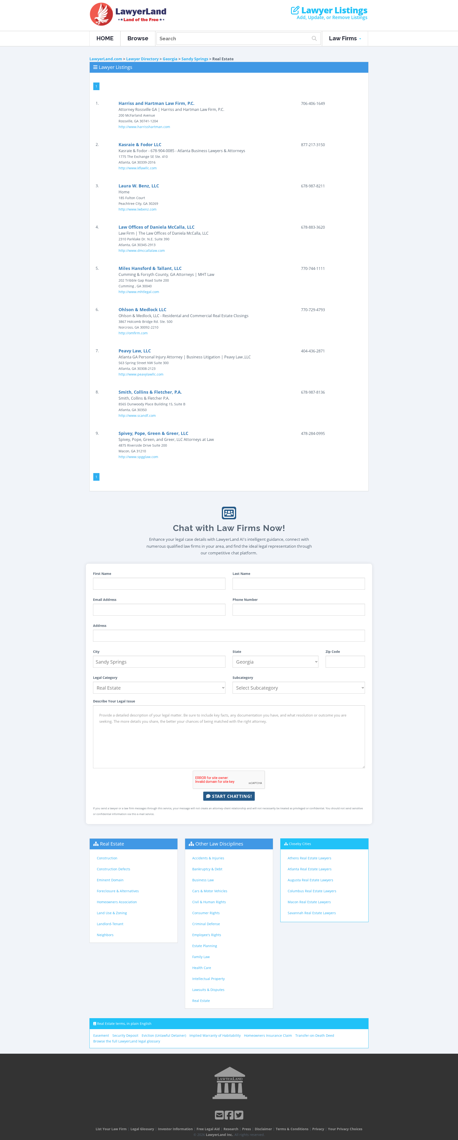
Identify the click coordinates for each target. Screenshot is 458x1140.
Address (99, 625)
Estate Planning (204, 946)
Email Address (104, 599)
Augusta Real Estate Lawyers (310, 880)
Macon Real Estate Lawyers (309, 902)
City (96, 651)
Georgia (170, 59)
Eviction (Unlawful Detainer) (164, 1035)
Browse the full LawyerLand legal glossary (126, 1041)
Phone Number (245, 599)
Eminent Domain (110, 880)
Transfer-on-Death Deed (314, 1035)
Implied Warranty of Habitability (215, 1035)
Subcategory (243, 677)
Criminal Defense (206, 924)
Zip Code (333, 651)
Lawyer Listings (333, 10)
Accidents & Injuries (208, 858)
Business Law (203, 880)
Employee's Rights (206, 935)
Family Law (201, 956)
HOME (105, 38)
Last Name (241, 573)
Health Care (201, 967)
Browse (137, 38)
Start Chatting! (231, 796)
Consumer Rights (206, 913)
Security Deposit (125, 1035)
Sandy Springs (195, 59)
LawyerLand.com (105, 59)
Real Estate (112, 844)
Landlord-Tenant (110, 924)
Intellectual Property (208, 978)
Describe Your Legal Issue (114, 701)
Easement (101, 1035)
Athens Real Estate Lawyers (309, 858)
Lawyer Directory (142, 59)
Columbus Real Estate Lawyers (312, 891)
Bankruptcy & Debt (207, 869)
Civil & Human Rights (209, 902)
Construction (107, 858)
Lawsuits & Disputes (208, 989)
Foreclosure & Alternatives (118, 891)
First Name (102, 573)
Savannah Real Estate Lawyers (312, 913)
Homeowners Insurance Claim (268, 1035)
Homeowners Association (117, 902)
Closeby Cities (300, 843)
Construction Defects (113, 869)
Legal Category (105, 677)
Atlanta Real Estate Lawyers (310, 869)
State (237, 651)
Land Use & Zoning (112, 913)
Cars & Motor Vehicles (209, 891)
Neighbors (105, 935)
